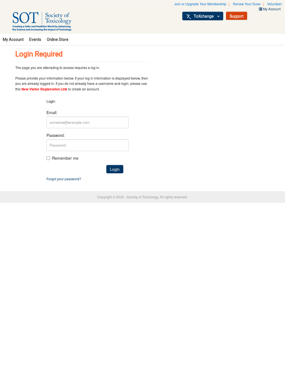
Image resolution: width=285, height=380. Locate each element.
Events (35, 39)
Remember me (65, 158)
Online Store (57, 39)
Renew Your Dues (247, 3)
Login (115, 169)
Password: (55, 135)
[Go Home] (48, 22)
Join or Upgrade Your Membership (200, 3)
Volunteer (274, 3)
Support (237, 16)
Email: (51, 112)
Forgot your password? (63, 178)
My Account (13, 39)
